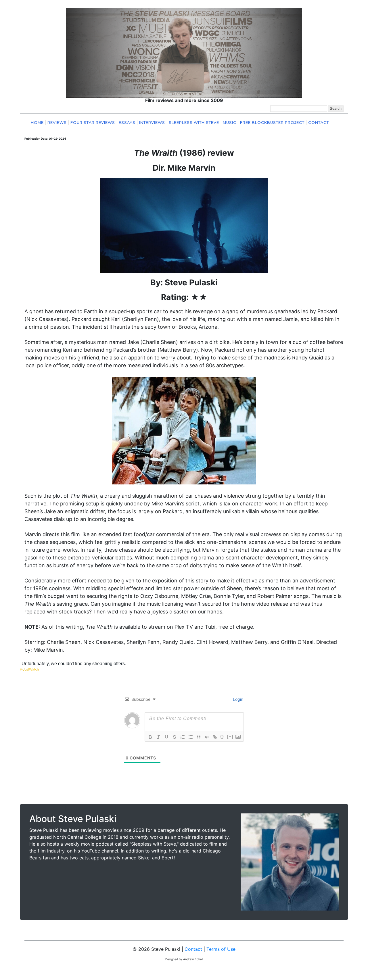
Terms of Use (220, 949)
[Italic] (158, 737)
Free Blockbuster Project (272, 122)
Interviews (152, 122)
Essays (127, 122)
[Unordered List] (191, 737)
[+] (230, 736)
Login (237, 699)
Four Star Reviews (92, 122)
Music (229, 122)
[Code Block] (207, 737)
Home (37, 122)
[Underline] (166, 737)
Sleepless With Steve (194, 122)
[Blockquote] (199, 737)
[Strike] (174, 737)
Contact (318, 122)
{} (222, 736)
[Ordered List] (183, 737)
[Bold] (150, 737)
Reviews (57, 122)
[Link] (215, 737)
